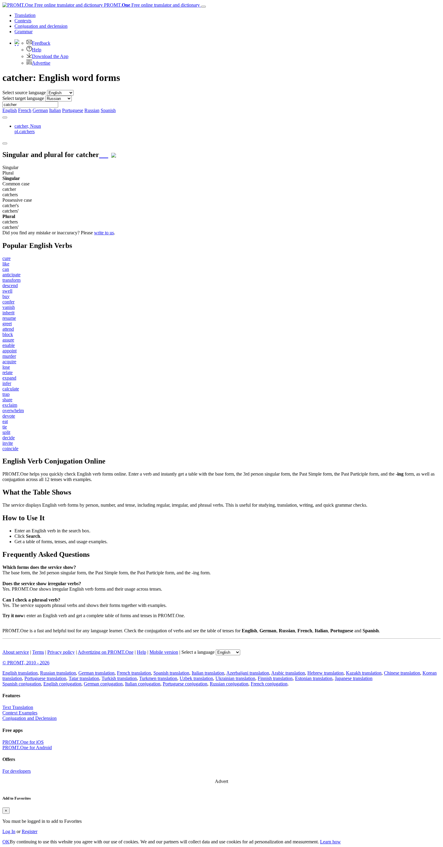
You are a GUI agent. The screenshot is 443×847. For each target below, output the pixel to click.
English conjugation (62, 683)
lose (6, 367)
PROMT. (151, 5)
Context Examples (19, 712)
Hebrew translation (325, 672)
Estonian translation (313, 678)
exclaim (9, 405)
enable (8, 345)
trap (6, 394)
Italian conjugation (142, 683)
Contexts (22, 20)
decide (8, 437)
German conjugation (103, 683)
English (9, 110)
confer (8, 301)
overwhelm (13, 410)
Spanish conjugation (21, 683)
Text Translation (17, 707)
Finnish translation (275, 678)
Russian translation (58, 672)
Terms (38, 652)
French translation (134, 672)
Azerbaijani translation (247, 672)
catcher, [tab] (27, 129)
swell (7, 291)
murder (9, 356)
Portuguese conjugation (185, 683)
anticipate (11, 274)
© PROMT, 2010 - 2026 (25, 662)
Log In (8, 831)
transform (11, 280)
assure (8, 339)
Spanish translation (171, 672)
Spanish (108, 110)
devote (8, 416)
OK (6, 841)
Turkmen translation (158, 678)
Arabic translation (288, 672)
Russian (91, 110)
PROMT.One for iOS (23, 742)
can (5, 269)
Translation (25, 15)
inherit (8, 312)
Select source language (24, 92)
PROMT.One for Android (27, 747)
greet (7, 323)
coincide (10, 448)
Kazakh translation (364, 672)
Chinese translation (402, 672)
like (5, 263)
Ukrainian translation (235, 678)
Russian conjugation (229, 683)
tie (4, 426)
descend (10, 285)
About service (15, 652)
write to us (104, 232)
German (40, 110)
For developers (16, 771)
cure (6, 258)
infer (6, 383)
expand (9, 377)
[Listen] (103, 155)
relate (7, 372)
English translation (20, 672)
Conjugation (41, 26)
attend (8, 329)
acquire (9, 361)
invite (7, 443)
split (6, 432)
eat (5, 421)
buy (6, 296)
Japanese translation (353, 678)
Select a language (198, 652)
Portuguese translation (45, 678)
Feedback (41, 43)
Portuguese (72, 110)
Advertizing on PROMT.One (106, 652)
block (7, 334)
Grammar (23, 31)
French (24, 110)
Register (29, 831)
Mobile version (163, 652)
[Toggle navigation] (203, 7)
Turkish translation (119, 678)
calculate (10, 388)
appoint (9, 350)
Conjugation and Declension (29, 718)
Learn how (330, 841)
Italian (55, 110)
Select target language (23, 98)
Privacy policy (61, 652)
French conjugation (269, 683)
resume (9, 318)
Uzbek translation (196, 678)
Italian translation (208, 672)
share (7, 399)
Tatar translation (84, 678)
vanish (8, 307)
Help (36, 49)
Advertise (41, 63)
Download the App (50, 56)
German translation (96, 672)
